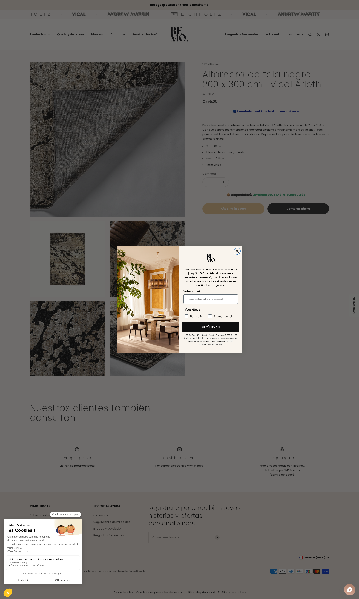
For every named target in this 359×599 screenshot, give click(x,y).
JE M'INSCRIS (211, 326)
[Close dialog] (237, 251)
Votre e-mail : (192, 291)
